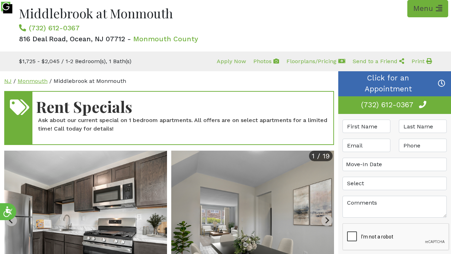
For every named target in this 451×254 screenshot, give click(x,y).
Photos (263, 61)
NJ (8, 81)
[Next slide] (327, 220)
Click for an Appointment (388, 83)
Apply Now (231, 61)
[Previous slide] (11, 220)
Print (419, 61)
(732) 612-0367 (54, 28)
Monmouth (33, 81)
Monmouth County (165, 39)
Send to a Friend (376, 61)
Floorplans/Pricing (312, 61)
